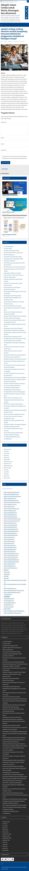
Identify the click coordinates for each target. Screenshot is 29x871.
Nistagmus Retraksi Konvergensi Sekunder (15, 359)
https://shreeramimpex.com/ (11, 508)
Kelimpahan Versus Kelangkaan (12, 287)
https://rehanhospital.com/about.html (14, 590)
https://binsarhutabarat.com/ (11, 559)
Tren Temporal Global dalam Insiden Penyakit (14, 805)
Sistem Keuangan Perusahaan (9, 234)
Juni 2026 (6, 453)
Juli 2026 (6, 451)
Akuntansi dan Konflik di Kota (11, 250)
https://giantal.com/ (9, 539)
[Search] (28, 1)
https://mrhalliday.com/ (10, 523)
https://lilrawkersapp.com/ (11, 529)
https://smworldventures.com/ (12, 502)
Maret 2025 (7, 478)
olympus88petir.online (10, 602)
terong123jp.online (9, 606)
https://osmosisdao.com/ (10, 516)
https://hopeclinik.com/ (10, 588)
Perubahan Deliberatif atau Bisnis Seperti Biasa (14, 776)
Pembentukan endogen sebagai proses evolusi (14, 746)
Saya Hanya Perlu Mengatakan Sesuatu (14, 414)
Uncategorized (8, 438)
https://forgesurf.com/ (10, 545)
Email (2, 144)
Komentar (4, 122)
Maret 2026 (7, 459)
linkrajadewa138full (9, 598)
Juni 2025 (6, 471)
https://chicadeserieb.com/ (11, 555)
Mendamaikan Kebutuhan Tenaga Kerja (14, 330)
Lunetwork (7, 596)
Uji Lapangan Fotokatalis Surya (12, 436)
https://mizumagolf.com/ (10, 525)
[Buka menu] (1, 1)
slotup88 (6, 576)
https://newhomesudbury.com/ (12, 518)
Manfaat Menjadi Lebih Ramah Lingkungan (15, 316)
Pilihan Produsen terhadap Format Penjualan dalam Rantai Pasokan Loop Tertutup (14, 400)
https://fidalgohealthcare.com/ (12, 592)
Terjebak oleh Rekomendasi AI (12, 426)
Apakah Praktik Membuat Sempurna (13, 252)
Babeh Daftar (7, 608)
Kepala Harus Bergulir (9, 289)
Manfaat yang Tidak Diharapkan (12, 318)
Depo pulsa (7, 572)
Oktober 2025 (7, 463)
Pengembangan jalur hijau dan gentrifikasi (15, 377)
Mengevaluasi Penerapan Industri (13, 336)
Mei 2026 (6, 455)
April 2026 (6, 457)
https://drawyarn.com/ (10, 551)
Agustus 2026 (7, 449)
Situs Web (3, 150)
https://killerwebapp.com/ (11, 535)
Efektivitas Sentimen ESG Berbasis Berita (14, 267)
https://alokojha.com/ (9, 564)
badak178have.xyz (8, 604)
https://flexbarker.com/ (10, 549)
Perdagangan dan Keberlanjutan (12, 389)
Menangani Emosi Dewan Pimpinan (13, 328)
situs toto (6, 578)
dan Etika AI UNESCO (9, 261)
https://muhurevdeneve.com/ (12, 521)
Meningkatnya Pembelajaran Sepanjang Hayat (14, 731)
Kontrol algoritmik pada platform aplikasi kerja (14, 698)
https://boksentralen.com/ (11, 557)
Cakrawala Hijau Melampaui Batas (13, 256)
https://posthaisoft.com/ (10, 514)
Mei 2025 (6, 474)
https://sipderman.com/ (10, 504)
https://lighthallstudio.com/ (11, 531)
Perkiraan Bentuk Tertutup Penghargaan (14, 391)
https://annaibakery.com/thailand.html (14, 611)
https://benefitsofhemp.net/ (11, 561)
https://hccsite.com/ (9, 537)
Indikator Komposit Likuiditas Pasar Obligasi (13, 672)
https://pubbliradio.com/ (10, 512)
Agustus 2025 (7, 467)
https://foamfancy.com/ (10, 547)
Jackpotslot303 (8, 594)
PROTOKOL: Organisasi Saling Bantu (13, 404)
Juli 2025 (6, 470)
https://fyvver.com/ (9, 543)
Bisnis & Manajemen (19, 41)
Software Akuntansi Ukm (8, 212)
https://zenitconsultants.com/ (12, 492)
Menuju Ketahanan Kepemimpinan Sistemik (13, 737)
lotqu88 (6, 570)
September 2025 (8, 465)
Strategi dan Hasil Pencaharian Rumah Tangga (14, 799)
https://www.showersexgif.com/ (12, 496)
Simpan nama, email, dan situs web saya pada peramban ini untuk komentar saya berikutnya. (15, 157)
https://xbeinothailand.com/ (11, 494)
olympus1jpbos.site (9, 600)
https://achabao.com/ (9, 566)
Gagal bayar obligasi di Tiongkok (12, 273)
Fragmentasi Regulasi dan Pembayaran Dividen (15, 664)
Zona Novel (5, 169)
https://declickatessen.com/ (11, 553)
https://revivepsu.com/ (10, 510)
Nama (3, 137)
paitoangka (7, 574)
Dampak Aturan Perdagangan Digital (13, 258)
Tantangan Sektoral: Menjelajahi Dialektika (15, 424)
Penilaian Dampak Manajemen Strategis (14, 383)
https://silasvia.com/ (9, 506)
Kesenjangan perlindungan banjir (12, 295)
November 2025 (8, 461)
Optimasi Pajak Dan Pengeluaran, (10, 195)
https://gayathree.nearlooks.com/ (13, 613)
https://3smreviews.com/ (10, 568)
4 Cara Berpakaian (8, 246)
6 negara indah (8, 248)
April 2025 (6, 476)
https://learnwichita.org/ (10, 533)
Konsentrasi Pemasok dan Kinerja (12, 305)
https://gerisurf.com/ (9, 541)
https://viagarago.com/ (10, 498)
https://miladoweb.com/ (10, 527)
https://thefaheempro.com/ (11, 500)
